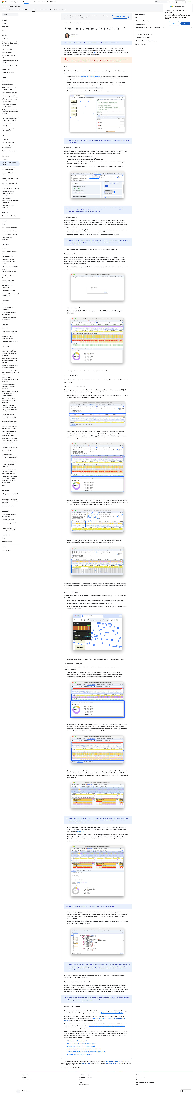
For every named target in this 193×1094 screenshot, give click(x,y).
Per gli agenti (63, 9)
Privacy (28, 1090)
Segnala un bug (26, 1077)
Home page (67, 22)
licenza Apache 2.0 (85, 1063)
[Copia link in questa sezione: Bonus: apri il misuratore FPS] (81, 592)
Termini (24, 1090)
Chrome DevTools (14, 6)
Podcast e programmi (84, 1084)
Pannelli (34, 9)
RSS (137, 1084)
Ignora (174, 23)
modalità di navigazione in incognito (90, 76)
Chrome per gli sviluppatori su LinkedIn (145, 1082)
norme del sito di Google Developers (113, 1063)
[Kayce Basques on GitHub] (73, 37)
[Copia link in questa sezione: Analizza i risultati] (79, 376)
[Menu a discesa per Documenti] (30, 2)
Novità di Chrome (51, 1)
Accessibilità (53, 9)
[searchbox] (10, 14)
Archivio (81, 1082)
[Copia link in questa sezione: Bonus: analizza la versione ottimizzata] (92, 982)
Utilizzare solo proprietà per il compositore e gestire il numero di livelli (86, 1052)
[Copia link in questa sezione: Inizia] (69, 66)
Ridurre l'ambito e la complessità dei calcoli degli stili (81, 1043)
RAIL (95, 52)
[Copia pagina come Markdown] (122, 27)
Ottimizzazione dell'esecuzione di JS (77, 1041)
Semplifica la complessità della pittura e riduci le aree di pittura (84, 1049)
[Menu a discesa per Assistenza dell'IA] (29, 10)
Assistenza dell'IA (22, 9)
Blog (43, 1)
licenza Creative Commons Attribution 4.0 (114, 1061)
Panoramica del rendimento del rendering (100, 1026)
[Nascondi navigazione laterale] (18, 1091)
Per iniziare (12, 9)
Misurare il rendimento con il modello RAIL (112, 1013)
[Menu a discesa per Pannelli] (37, 10)
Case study (37, 1)
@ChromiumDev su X (141, 1077)
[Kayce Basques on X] (71, 37)
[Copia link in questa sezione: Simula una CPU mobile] (81, 148)
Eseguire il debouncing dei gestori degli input (79, 1054)
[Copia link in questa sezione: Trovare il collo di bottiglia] (83, 664)
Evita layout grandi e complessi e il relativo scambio (81, 1046)
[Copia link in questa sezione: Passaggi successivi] (82, 1006)
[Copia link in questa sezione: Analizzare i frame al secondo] (86, 387)
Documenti (26, 1)
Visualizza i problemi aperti (28, 1079)
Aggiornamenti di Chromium (86, 1077)
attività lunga (80, 832)
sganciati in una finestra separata (106, 140)
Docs (3, 6)
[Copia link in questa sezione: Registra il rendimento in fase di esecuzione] (96, 254)
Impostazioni (44, 9)
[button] (10, 27)
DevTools (4, 9)
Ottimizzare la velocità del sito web (82, 42)
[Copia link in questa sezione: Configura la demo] (78, 217)
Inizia (185, 23)
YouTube (138, 1079)
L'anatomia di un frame (118, 1026)
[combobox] (162, 1)
